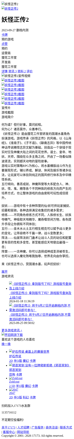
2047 (12, 393)
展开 (5, 271)
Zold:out (14, 381)
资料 (21, 71)
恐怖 (12, 374)
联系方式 (66, 427)
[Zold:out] (15, 378)
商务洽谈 (52, 427)
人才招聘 (23, 427)
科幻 (26, 397)
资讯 (12, 71)
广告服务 (37, 427)
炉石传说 (15, 356)
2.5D (12, 386)
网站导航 (23, 432)
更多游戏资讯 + (12, 330)
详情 (5, 71)
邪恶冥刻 (15, 370)
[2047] (13, 389)
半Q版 (18, 360)
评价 (30, 71)
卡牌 (5, 34)
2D (11, 360)
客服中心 (9, 432)
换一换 (6, 344)
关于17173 (8, 427)
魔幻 (26, 360)
